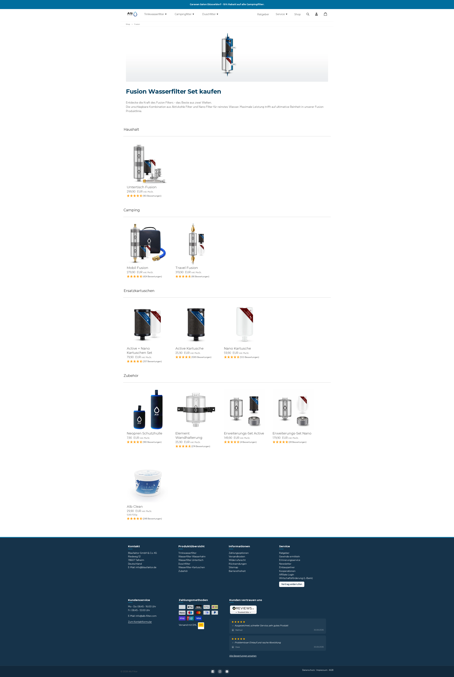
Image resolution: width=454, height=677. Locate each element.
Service (281, 14)
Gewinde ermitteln (289, 556)
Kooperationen (287, 571)
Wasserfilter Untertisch (190, 560)
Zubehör (183, 571)
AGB (331, 670)
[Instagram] (219, 671)
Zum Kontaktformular (140, 621)
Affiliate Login (286, 574)
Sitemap (233, 567)
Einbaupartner (287, 567)
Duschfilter (209, 14)
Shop (297, 14)
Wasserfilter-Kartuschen (191, 567)
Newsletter (285, 563)
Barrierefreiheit (237, 571)
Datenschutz (308, 670)
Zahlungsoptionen (239, 553)
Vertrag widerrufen (291, 584)
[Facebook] (212, 671)
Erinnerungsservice (289, 560)
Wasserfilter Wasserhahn (192, 556)
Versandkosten (237, 556)
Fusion (137, 24)
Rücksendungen (238, 563)
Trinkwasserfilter (154, 14)
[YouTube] (227, 671)
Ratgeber (263, 14)
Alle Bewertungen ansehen (242, 656)
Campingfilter (183, 14)
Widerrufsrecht (237, 560)
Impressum (321, 670)
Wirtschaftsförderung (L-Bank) (296, 578)
